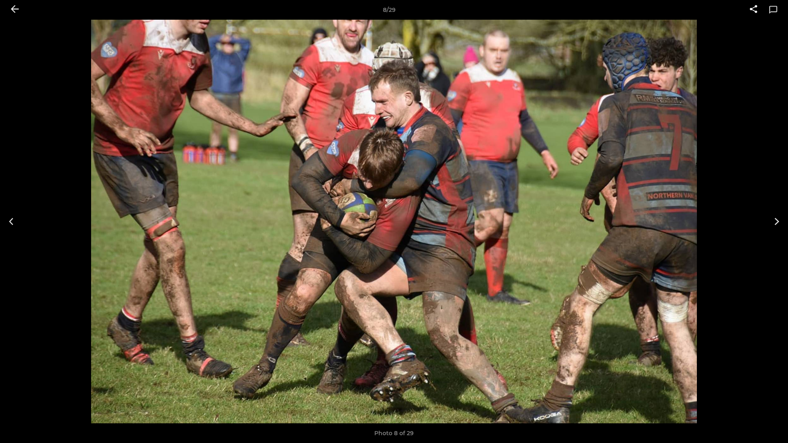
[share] (753, 10)
